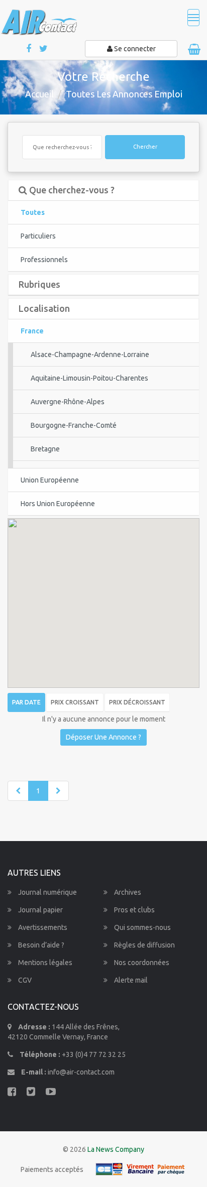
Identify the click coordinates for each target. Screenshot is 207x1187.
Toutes (33, 212)
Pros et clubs (134, 910)
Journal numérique (47, 892)
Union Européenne (50, 480)
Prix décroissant (137, 702)
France (32, 331)
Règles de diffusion (144, 945)
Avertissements (42, 927)
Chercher (145, 147)
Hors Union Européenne (58, 504)
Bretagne (45, 449)
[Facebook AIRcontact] (29, 49)
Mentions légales (44, 963)
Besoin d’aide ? (40, 945)
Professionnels (44, 260)
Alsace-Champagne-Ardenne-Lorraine (90, 354)
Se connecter (134, 49)
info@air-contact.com (81, 1072)
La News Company (115, 1149)
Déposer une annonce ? (103, 737)
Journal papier (40, 910)
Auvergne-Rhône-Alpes (68, 402)
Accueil (39, 94)
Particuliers (38, 236)
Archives (127, 892)
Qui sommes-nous (142, 927)
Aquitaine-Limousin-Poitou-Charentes (89, 378)
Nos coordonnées (141, 963)
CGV (24, 980)
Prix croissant (75, 702)
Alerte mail (130, 980)
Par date (26, 702)
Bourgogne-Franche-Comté (74, 425)
